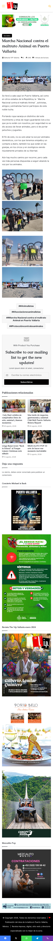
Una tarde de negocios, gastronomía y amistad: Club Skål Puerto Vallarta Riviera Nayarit (39, 419)
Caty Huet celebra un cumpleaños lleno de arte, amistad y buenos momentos (12, 419)
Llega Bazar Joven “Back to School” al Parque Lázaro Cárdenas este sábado (13, 450)
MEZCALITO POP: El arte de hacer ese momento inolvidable (37, 448)
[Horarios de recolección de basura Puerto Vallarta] (26, 21)
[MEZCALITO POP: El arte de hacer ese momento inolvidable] (39, 436)
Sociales (7, 36)
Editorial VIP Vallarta (11, 58)
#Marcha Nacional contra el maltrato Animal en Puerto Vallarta (27, 319)
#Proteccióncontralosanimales (27, 326)
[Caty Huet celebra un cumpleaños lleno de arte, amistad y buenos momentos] (13, 405)
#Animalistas (27, 306)
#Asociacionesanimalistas (27, 311)
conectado (26, 472)
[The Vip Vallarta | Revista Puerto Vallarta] (12, 6)
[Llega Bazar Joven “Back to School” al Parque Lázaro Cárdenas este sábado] (13, 436)
